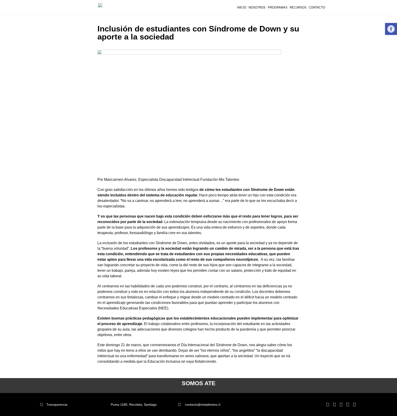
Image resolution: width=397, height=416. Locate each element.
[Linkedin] (327, 404)
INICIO (241, 7)
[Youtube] (354, 404)
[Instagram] (334, 404)
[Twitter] (347, 404)
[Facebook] (341, 404)
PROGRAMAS (277, 7)
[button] (391, 29)
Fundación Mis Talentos (219, 179)
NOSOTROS (257, 7)
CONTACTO (317, 7)
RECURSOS (298, 7)
